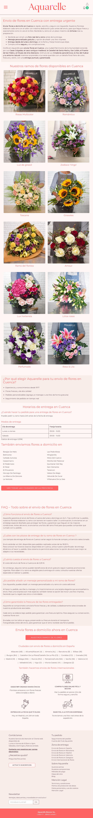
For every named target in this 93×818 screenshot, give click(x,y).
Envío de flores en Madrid (62, 753)
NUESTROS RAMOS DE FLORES (46, 637)
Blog (53, 776)
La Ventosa (7, 479)
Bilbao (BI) (77, 652)
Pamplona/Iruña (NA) (54, 659)
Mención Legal (57, 790)
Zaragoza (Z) (68, 663)
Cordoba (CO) (67, 655)
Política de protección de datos (64, 786)
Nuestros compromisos (61, 769)
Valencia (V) (83, 659)
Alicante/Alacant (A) (34, 652)
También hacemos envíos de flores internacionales (46, 668)
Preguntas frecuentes (17, 759)
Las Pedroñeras (53, 452)
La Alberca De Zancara (12, 476)
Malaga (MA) (23, 659)
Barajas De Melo (10, 452)
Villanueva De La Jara (56, 479)
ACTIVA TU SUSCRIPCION (21, 765)
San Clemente (53, 467)
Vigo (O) (38, 663)
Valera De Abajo (53, 473)
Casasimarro (8, 461)
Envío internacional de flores (63, 760)
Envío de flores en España (62, 748)
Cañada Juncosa (10, 458)
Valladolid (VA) (25, 663)
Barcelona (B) (64, 652)
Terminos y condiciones (61, 783)
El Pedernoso (8, 464)
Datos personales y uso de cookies (65, 788)
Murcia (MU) (36, 659)
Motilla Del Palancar (55, 461)
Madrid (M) (10, 659)
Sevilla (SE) (70, 659)
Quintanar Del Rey (55, 464)
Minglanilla (51, 455)
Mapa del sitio (57, 774)
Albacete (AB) (17, 652)
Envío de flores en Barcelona (63, 750)
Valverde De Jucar (54, 476)
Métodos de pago (58, 772)
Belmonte (7, 455)
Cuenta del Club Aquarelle (62, 741)
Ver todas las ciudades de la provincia (30, 488)
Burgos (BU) (12, 655)
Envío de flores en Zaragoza (62, 758)
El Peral (6, 467)
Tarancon (51, 470)
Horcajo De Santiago (12, 473)
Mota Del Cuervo (54, 458)
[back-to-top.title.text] (90, 794)
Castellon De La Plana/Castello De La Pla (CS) (39, 655)
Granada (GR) (81, 655)
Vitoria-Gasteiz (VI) (53, 663)
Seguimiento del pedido (61, 739)
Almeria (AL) (50, 652)
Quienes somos (58, 767)
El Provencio (8, 470)
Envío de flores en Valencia (62, 755)
